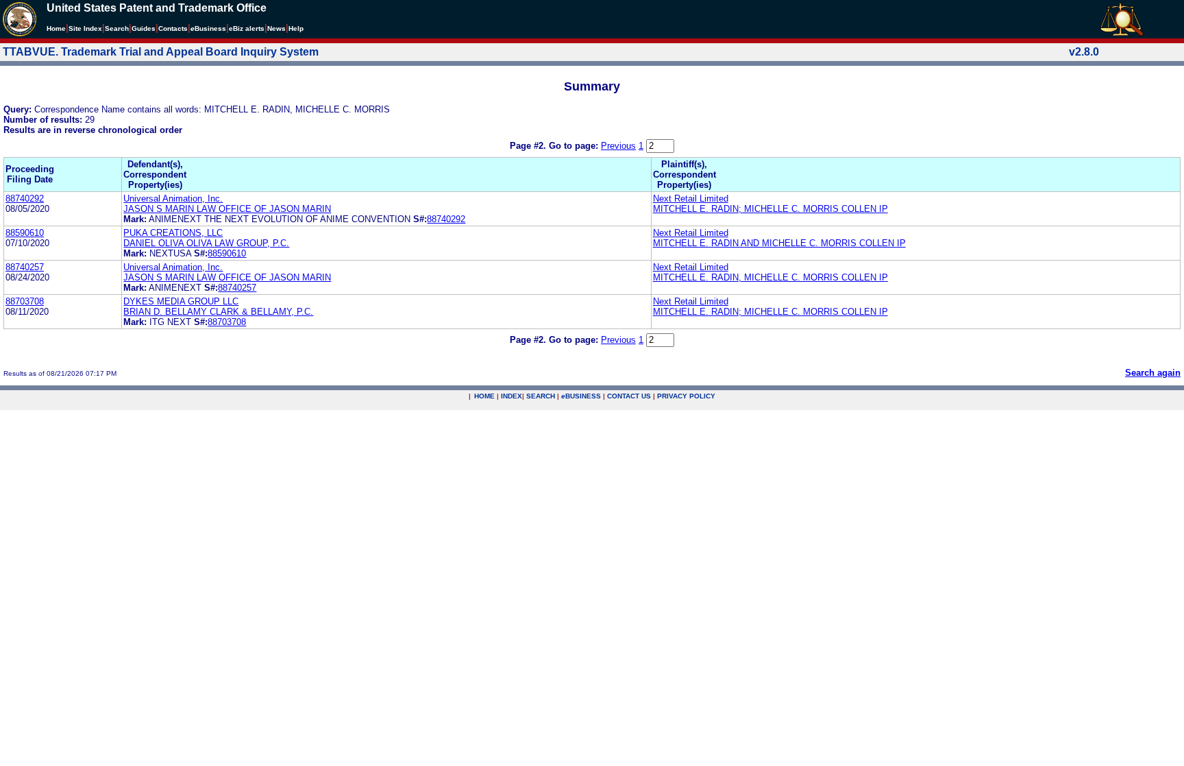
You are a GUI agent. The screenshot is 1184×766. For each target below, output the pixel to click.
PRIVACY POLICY (686, 396)
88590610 (24, 233)
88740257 (24, 267)
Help (296, 28)
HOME (484, 396)
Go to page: (575, 146)
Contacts (173, 28)
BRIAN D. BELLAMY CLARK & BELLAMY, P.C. (218, 312)
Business (208, 28)
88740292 (24, 198)
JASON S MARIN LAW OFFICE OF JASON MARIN (227, 209)
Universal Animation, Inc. (173, 198)
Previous (618, 146)
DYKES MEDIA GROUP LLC (180, 301)
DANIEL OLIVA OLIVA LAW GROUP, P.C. (206, 243)
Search (117, 28)
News (276, 28)
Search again (1153, 373)
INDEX (511, 396)
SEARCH (540, 396)
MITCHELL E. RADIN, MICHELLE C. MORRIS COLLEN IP (770, 277)
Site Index (85, 28)
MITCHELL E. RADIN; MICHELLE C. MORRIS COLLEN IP (770, 209)
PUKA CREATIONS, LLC (173, 233)
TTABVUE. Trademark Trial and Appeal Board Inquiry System (161, 52)
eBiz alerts (246, 28)
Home (56, 28)
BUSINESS (581, 396)
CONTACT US (629, 396)
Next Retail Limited (690, 198)
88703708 (24, 301)
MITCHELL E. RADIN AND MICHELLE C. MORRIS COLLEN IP (779, 243)
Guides (144, 28)
